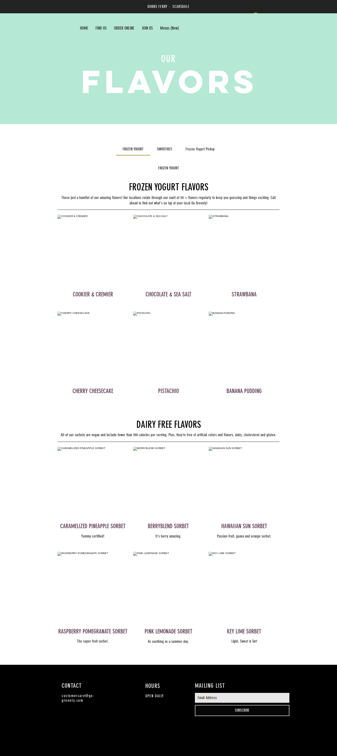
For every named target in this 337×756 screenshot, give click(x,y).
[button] (124, 28)
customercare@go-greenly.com (78, 698)
